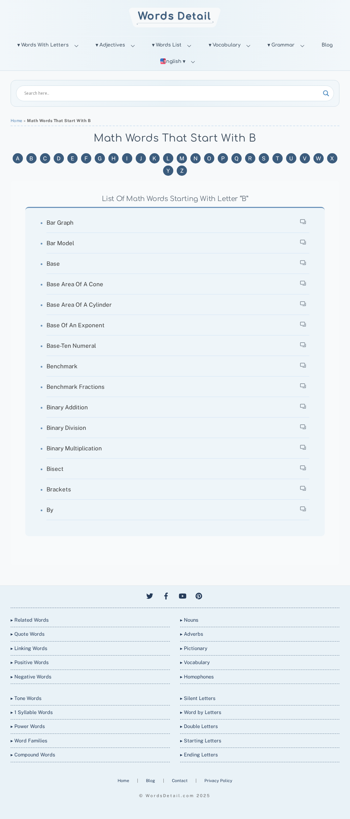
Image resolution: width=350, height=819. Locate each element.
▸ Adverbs (191, 634)
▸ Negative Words (31, 676)
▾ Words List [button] (166, 45)
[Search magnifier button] (326, 93)
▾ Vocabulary (225, 45)
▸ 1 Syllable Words (32, 712)
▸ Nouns (189, 620)
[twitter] (150, 595)
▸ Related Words (30, 620)
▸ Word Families (29, 740)
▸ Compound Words (33, 754)
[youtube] (182, 595)
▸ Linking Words (29, 648)
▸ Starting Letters (200, 740)
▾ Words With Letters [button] (43, 45)
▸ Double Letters (199, 726)
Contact (180, 780)
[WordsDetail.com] (175, 25)
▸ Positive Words (30, 662)
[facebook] (166, 595)
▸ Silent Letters (197, 698)
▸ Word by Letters (200, 712)
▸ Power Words (28, 726)
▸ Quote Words (27, 634)
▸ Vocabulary (195, 662)
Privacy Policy (218, 780)
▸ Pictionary (193, 648)
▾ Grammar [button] (281, 45)
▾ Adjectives (110, 45)
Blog (327, 45)
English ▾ (174, 61)
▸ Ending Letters (199, 754)
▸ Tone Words (26, 698)
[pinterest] (199, 595)
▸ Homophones (197, 676)
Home (17, 120)
